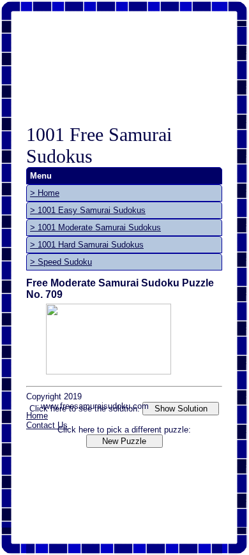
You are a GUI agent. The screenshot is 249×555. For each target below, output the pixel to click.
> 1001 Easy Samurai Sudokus (88, 210)
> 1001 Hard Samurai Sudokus (87, 244)
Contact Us (47, 425)
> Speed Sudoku (61, 262)
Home (37, 415)
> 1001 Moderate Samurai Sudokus (95, 227)
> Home (44, 193)
